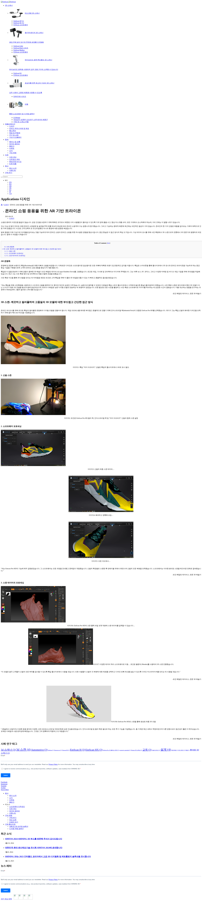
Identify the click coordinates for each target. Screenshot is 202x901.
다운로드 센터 (14, 159)
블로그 (11, 146)
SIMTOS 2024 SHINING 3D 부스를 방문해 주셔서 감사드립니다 (33, 839)
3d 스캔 (23, 749)
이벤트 (11, 148)
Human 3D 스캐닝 (136, 750)
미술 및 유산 (156, 750)
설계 (165, 749)
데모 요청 (12, 820)
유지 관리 (181, 750)
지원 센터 (12, 157)
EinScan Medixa (19, 50)
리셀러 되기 (13, 822)
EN (10, 182)
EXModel (16, 118)
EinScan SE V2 (18, 23)
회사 (6, 166)
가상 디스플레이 (15, 137)
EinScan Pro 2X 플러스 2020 (111, 750)
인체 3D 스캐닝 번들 (21, 122)
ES (10, 190)
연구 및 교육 (14, 135)
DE (10, 186)
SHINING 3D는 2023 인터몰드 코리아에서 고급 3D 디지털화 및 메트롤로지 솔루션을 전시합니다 (48, 856)
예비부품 (174, 750)
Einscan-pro (58, 750)
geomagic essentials (125, 750)
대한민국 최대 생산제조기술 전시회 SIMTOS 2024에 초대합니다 (33, 848)
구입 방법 (12, 153)
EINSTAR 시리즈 (19, 96)
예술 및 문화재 (14, 133)
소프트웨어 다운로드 (17, 806)
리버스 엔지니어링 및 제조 (19, 128)
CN (10, 193)
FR (10, 188)
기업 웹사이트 (10, 824)
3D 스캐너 (9, 5)
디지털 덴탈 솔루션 (16, 829)
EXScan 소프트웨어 (20, 25)
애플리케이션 (10, 124)
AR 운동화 (9, 247)
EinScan (51, 750)
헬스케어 (12, 131)
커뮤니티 (12, 170)
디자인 (11, 126)
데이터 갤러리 (14, 144)
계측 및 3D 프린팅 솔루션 (18, 826)
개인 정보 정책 (6, 899)
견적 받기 (8, 173)
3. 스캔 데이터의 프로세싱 (14, 255)
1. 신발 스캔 (9, 251)
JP (10, 192)
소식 (11, 150)
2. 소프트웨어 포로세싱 (13, 253)
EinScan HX (93, 749)
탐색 (6, 139)
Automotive (39, 749)
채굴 (187, 750)
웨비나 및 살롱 (14, 142)
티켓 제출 (12, 164)
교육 (146, 749)
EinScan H (77, 749)
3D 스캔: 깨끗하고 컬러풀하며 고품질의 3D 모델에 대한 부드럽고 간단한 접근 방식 (31, 249)
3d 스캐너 (8, 749)
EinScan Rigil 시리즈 (20, 48)
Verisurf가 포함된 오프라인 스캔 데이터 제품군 (30, 120)
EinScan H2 (17, 73)
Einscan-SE (66, 750)
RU (10, 184)
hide (108, 243)
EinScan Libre (18, 46)
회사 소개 (12, 168)
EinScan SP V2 (18, 21)
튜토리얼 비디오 (15, 162)
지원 (6, 155)
